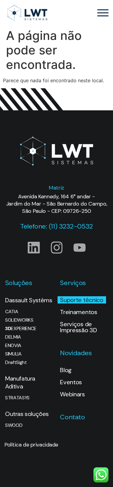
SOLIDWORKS (19, 320)
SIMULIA (13, 354)
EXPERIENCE (20, 329)
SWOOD (13, 425)
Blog (66, 370)
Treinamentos (78, 312)
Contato (72, 417)
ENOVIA (13, 346)
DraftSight (16, 362)
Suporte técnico (81, 300)
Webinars (72, 394)
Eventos (71, 382)
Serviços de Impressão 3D (78, 327)
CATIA (11, 312)
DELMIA (13, 337)
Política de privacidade (31, 444)
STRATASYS (17, 398)
